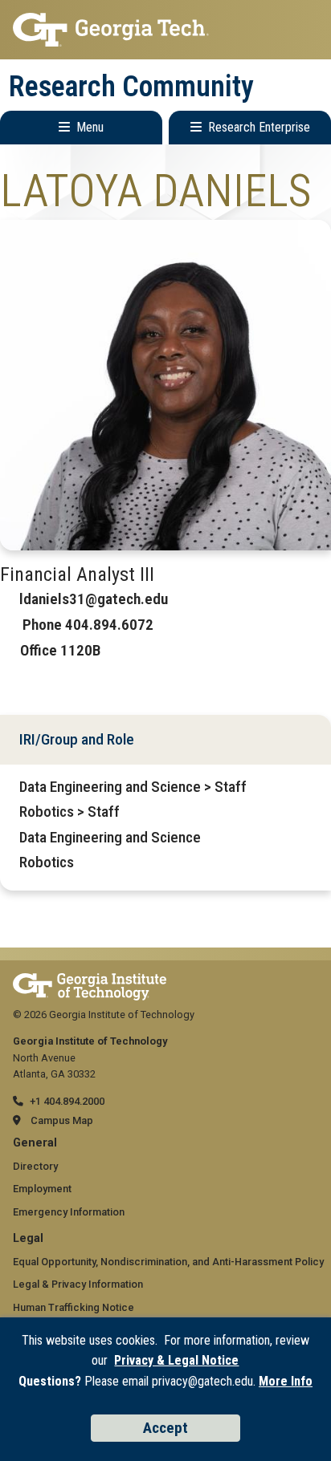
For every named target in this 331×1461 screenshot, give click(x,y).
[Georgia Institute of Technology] (165, 29)
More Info (286, 1381)
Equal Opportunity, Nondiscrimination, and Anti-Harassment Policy (168, 1262)
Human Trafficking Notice (73, 1307)
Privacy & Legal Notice (176, 1360)
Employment (42, 1189)
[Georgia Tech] (89, 981)
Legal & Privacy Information (78, 1284)
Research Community (131, 86)
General (35, 1143)
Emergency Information (69, 1212)
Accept (165, 1427)
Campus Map (62, 1120)
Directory (35, 1166)
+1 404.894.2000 (67, 1101)
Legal (28, 1238)
